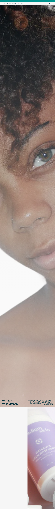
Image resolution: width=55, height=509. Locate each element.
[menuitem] (21, 3)
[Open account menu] (49, 3)
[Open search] (47, 3)
